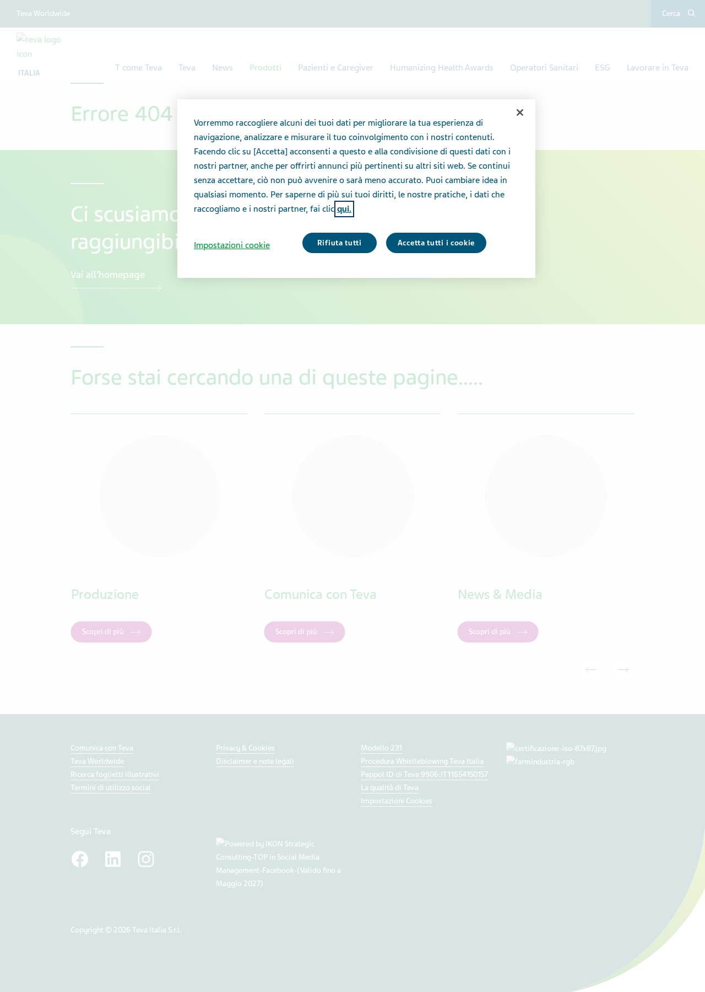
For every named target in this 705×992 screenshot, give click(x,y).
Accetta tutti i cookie (436, 243)
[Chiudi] (520, 112)
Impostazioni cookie (232, 245)
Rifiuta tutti (339, 243)
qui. (344, 209)
